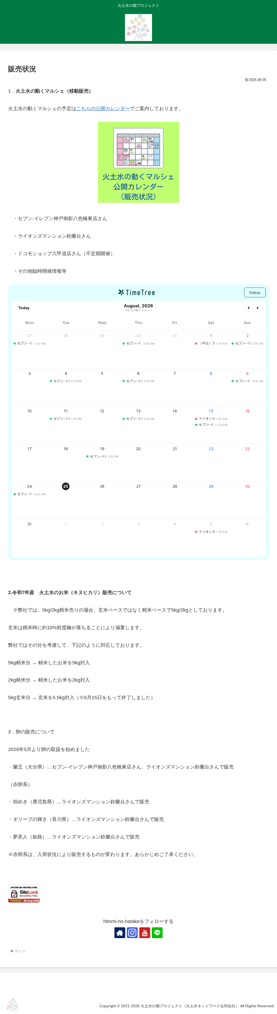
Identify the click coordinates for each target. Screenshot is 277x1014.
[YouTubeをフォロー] (144, 932)
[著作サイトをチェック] (119, 932)
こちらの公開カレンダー (103, 108)
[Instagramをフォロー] (132, 932)
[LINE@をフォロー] (157, 932)
